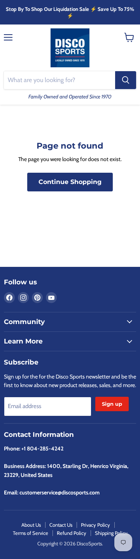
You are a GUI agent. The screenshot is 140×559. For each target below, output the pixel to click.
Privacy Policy (95, 525)
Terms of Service (30, 533)
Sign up (112, 404)
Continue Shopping (70, 182)
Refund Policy (71, 533)
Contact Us (60, 525)
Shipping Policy (111, 533)
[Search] (125, 80)
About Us (31, 525)
